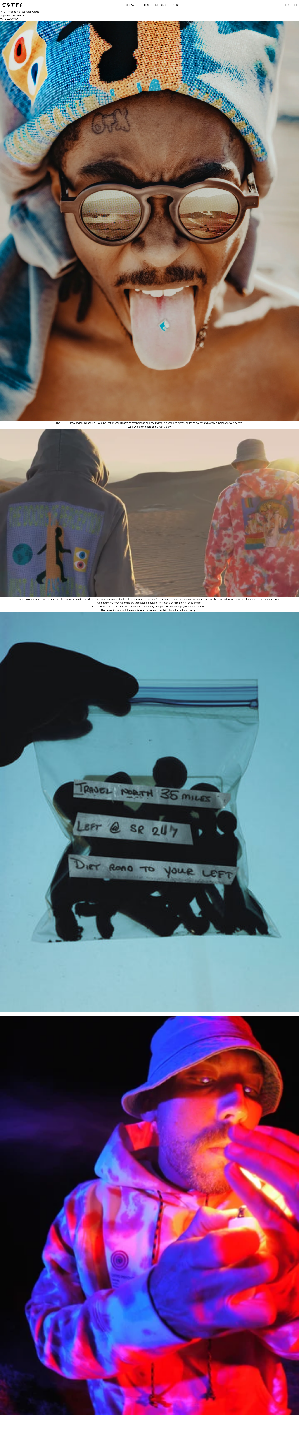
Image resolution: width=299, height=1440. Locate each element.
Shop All (131, 5)
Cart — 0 (290, 5)
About (176, 5)
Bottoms (160, 5)
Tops (146, 5)
